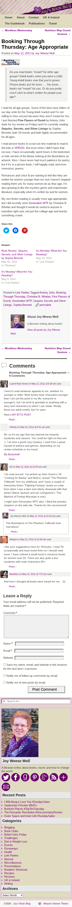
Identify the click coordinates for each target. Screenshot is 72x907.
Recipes (9, 873)
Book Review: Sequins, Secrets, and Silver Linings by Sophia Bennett (16, 254)
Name (8, 643)
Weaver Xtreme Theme (55, 903)
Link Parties (22, 292)
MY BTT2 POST (21, 414)
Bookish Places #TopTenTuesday (24, 808)
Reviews (9, 876)
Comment (10, 612)
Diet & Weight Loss (15, 841)
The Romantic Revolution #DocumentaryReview (33, 812)
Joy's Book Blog (21, 903)
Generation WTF (39, 203)
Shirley (13, 427)
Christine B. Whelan (39, 296)
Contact (34, 17)
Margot (13, 539)
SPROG (19, 147)
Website (8, 657)
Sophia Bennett (22, 304)
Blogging (9, 827)
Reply (12, 419)
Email (7, 650)
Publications (37, 23)
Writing (8, 883)
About (21, 17)
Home (8, 17)
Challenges (11, 838)
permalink (45, 304)
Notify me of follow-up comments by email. (32, 675)
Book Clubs (11, 831)
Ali (11, 467)
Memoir (8, 859)
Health (8, 852)
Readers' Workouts (16, 869)
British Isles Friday (15, 834)
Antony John (47, 292)
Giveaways (11, 848)
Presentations (12, 866)
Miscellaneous (13, 862)
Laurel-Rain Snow (19, 383)
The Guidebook (15, 23)
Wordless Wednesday (16, 30)
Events (8, 845)
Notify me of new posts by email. (26, 682)
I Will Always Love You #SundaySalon (27, 801)
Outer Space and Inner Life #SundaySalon (29, 815)
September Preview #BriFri (20, 805)
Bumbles (14, 574)
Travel (53, 23)
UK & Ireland (51, 17)
